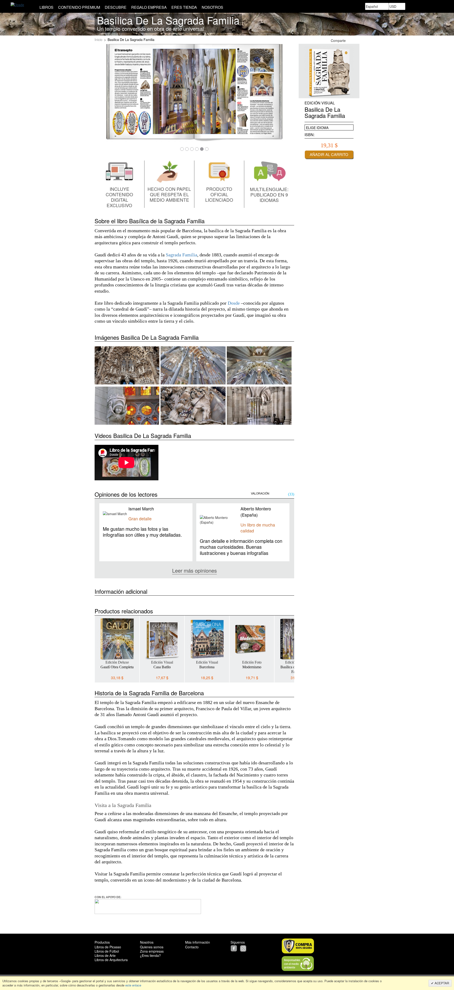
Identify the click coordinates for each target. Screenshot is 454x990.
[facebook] (235, 947)
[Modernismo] (252, 639)
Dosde (234, 303)
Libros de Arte (105, 955)
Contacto (192, 947)
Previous (98, 645)
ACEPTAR (441, 983)
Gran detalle (140, 518)
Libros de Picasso (108, 947)
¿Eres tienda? (150, 955)
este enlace (132, 985)
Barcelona (206, 667)
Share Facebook (351, 40)
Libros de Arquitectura (111, 959)
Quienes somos (151, 947)
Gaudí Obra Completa (117, 667)
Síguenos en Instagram (356, 40)
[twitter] (239, 947)
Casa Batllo (162, 667)
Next (290, 645)
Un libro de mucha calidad (257, 528)
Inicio (98, 39)
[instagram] (244, 947)
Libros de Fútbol (107, 951)
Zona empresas (152, 951)
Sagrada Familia (181, 254)
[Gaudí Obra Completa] (117, 639)
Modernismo (251, 667)
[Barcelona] (207, 639)
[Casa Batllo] (162, 639)
